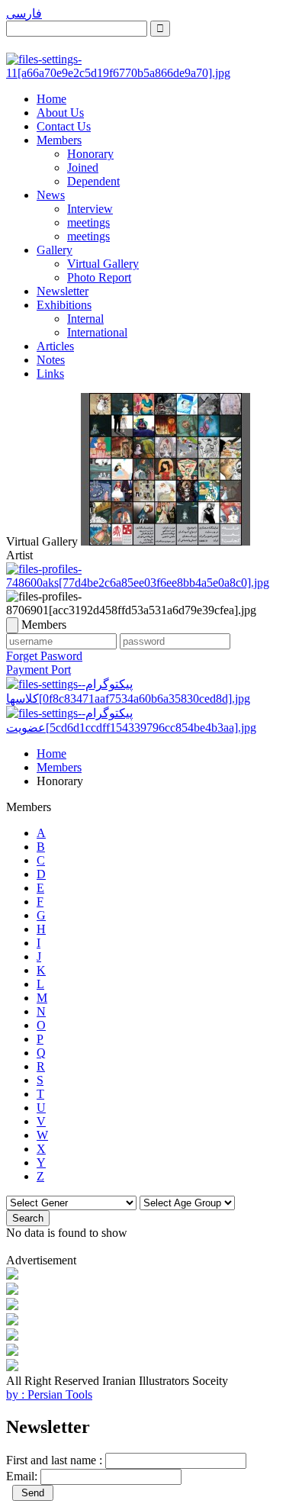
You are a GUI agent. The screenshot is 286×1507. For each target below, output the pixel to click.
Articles (55, 346)
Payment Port (38, 669)
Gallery (54, 249)
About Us (60, 112)
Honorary (90, 153)
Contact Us (64, 126)
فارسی (24, 13)
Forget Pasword (44, 655)
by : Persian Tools (49, 1394)
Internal (85, 318)
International (97, 332)
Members (59, 140)
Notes (51, 359)
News (51, 194)
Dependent (93, 181)
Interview (90, 208)
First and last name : (54, 1460)
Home (51, 98)
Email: (21, 1476)
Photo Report (99, 277)
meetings (88, 222)
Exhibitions (64, 304)
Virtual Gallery (103, 263)
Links (50, 373)
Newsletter (62, 291)
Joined (82, 167)
